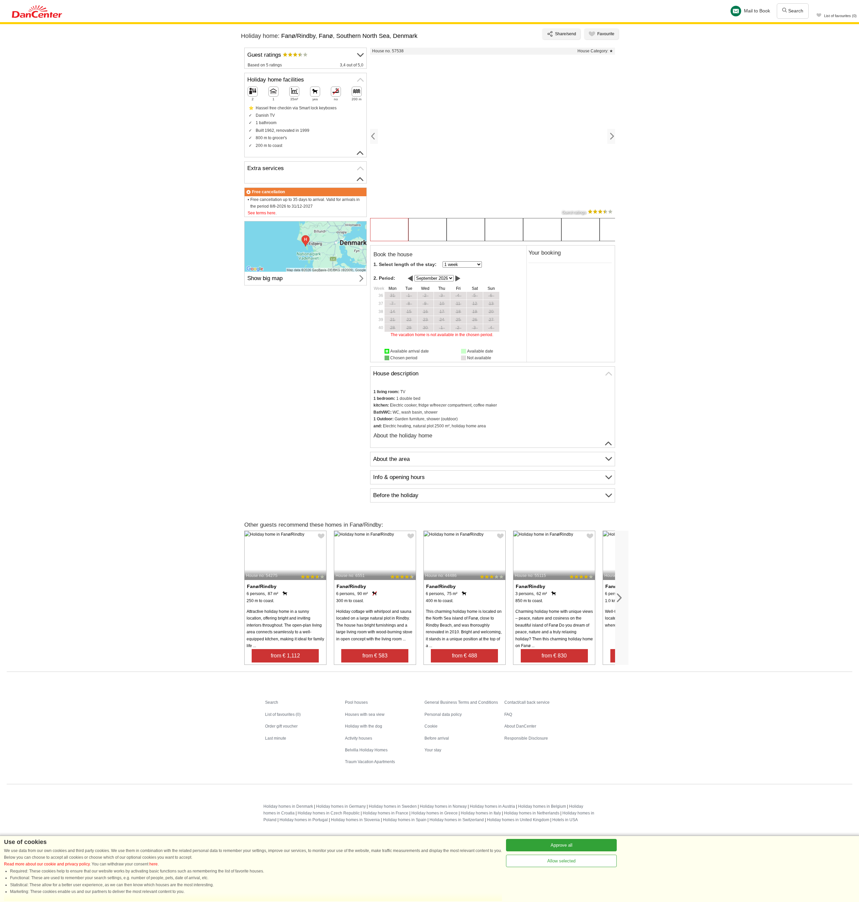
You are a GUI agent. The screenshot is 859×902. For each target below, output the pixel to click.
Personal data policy (443, 714)
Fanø (326, 36)
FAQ (508, 714)
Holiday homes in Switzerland (457, 819)
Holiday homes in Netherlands (531, 813)
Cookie (431, 726)
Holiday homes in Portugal (304, 819)
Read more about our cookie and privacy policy (47, 864)
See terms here (261, 213)
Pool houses (356, 702)
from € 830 (554, 655)
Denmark (405, 36)
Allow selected (561, 860)
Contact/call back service (527, 702)
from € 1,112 (285, 655)
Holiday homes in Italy (481, 813)
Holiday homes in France (385, 813)
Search (795, 10)
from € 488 (464, 655)
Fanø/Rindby (298, 36)
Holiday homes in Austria (492, 806)
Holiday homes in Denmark (288, 806)
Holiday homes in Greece (434, 813)
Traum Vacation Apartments (370, 761)
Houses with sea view (365, 714)
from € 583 (375, 655)
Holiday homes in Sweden (393, 806)
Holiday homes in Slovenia (355, 819)
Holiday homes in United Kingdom (518, 819)
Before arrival (436, 738)
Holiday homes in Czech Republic (329, 813)
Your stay (432, 750)
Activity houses (358, 738)
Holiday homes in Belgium (542, 806)
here (153, 864)
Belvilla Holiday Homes (366, 750)
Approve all (561, 845)
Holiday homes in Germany (341, 806)
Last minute (275, 738)
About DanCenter (520, 726)
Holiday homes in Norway (443, 806)
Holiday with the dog (363, 726)
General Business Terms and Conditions (461, 702)
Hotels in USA (565, 819)
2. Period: (384, 278)
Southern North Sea (363, 36)
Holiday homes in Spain (404, 819)
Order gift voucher (281, 726)
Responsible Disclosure (526, 738)
